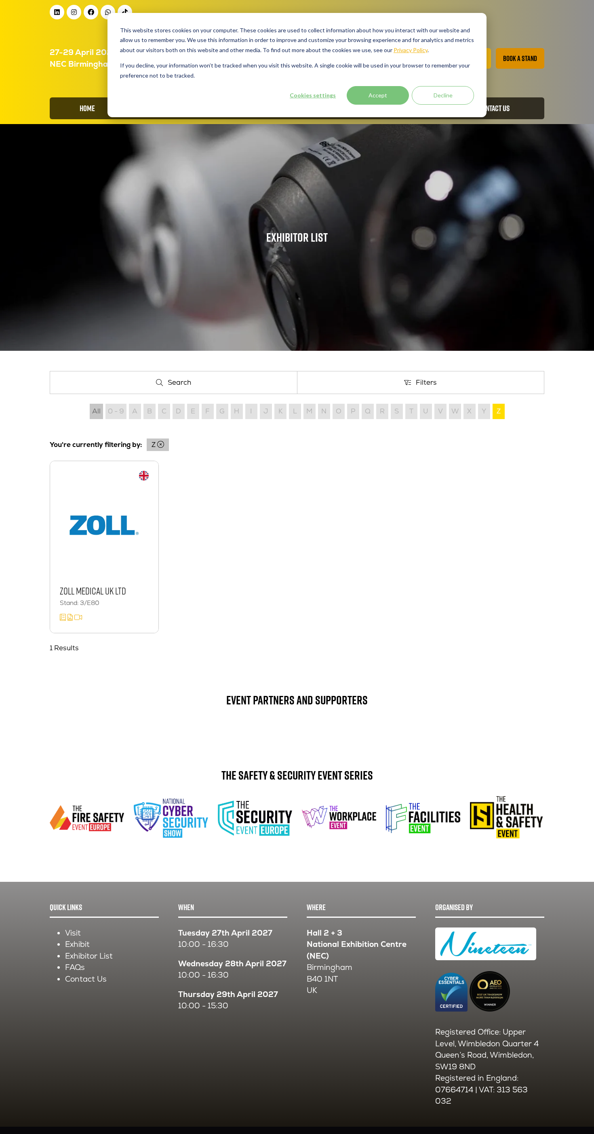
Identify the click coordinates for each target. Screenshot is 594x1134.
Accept (378, 95)
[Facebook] (91, 12)
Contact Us (86, 979)
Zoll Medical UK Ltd (93, 590)
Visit (73, 933)
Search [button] (182, 384)
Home (87, 108)
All (96, 411)
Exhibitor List (89, 956)
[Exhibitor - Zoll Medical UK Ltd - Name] (104, 547)
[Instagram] (74, 12)
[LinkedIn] (57, 12)
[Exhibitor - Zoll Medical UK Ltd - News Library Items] (63, 617)
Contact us (494, 108)
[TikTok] (125, 12)
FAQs (75, 967)
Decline (443, 95)
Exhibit (77, 944)
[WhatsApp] (108, 12)
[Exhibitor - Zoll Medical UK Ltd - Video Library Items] (78, 617)
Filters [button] (428, 384)
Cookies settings (313, 95)
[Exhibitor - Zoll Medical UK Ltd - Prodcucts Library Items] (70, 617)
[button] (520, 58)
